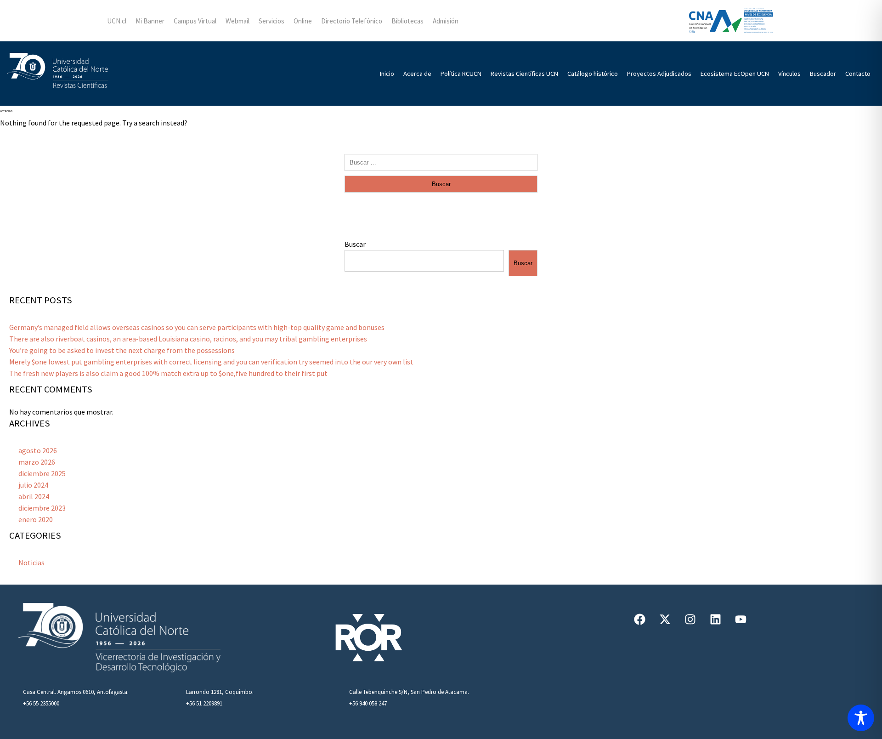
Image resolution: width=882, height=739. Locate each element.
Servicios (271, 21)
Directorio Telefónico (351, 21)
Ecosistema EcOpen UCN (735, 73)
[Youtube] (740, 619)
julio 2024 (33, 484)
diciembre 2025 (42, 473)
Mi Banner (150, 21)
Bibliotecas (407, 21)
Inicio (387, 73)
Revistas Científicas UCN (524, 73)
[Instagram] (690, 619)
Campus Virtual (195, 21)
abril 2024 (33, 496)
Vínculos (789, 73)
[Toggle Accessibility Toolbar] (861, 718)
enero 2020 (35, 519)
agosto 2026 (37, 450)
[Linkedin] (715, 619)
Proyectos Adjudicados (659, 73)
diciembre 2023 (42, 507)
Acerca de (417, 73)
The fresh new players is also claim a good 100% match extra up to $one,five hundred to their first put (168, 373)
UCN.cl (116, 21)
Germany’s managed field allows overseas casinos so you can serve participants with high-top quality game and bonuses (196, 327)
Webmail (237, 21)
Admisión (445, 21)
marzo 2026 (36, 461)
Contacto (858, 73)
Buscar (355, 244)
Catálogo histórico (592, 73)
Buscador (823, 73)
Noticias (31, 562)
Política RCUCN (461, 73)
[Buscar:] (441, 161)
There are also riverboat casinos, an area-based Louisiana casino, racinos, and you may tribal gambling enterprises (188, 338)
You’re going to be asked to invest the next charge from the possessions (122, 350)
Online (303, 21)
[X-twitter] (665, 619)
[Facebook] (639, 619)
